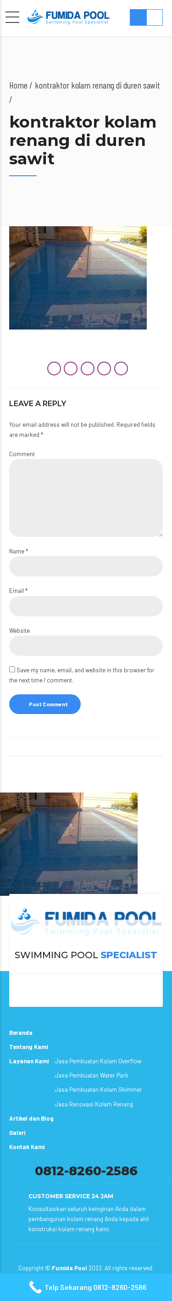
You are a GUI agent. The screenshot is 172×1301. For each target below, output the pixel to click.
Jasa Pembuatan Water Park (91, 1075)
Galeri (17, 1132)
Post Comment (48, 704)
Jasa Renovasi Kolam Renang (94, 1104)
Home (18, 84)
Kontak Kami (26, 1146)
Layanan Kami (29, 1061)
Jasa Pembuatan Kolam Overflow (98, 1061)
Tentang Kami (28, 1046)
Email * (18, 590)
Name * (18, 551)
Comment (22, 454)
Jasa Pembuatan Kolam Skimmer (98, 1089)
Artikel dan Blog (31, 1118)
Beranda (21, 1032)
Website (19, 630)
